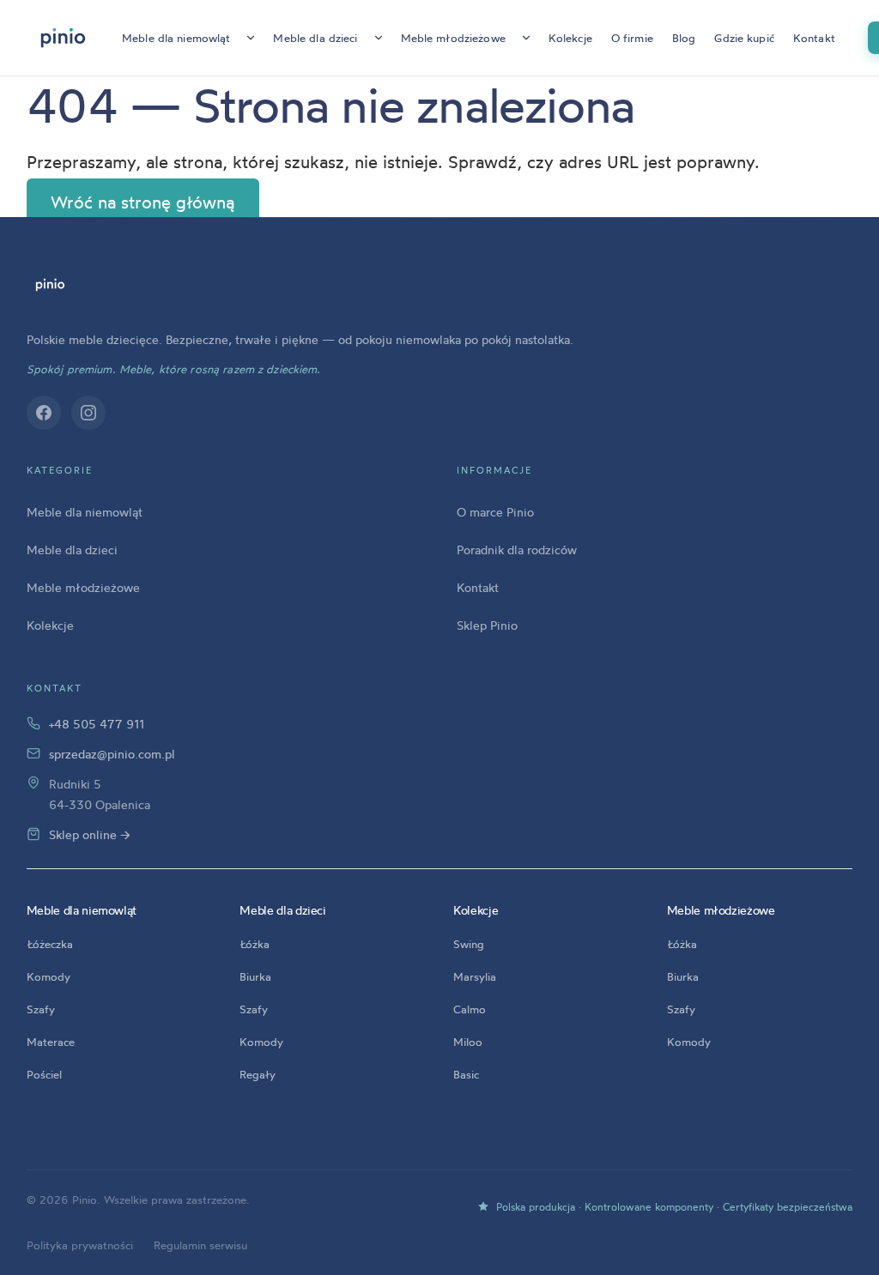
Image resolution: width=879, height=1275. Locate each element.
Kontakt (814, 38)
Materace (51, 1041)
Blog (684, 38)
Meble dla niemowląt (176, 38)
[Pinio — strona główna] (50, 284)
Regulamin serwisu (200, 1245)
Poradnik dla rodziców (517, 549)
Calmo (469, 1009)
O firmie (632, 38)
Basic (466, 1074)
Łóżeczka (50, 944)
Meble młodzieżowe (453, 38)
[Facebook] (44, 413)
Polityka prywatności (80, 1245)
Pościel (44, 1074)
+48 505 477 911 (96, 723)
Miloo (467, 1041)
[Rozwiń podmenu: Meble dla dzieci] (379, 38)
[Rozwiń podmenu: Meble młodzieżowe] (526, 38)
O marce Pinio (495, 512)
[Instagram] (88, 413)
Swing (468, 944)
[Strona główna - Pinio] (63, 38)
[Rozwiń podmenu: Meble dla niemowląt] (251, 38)
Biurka (255, 976)
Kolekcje (570, 38)
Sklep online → (89, 834)
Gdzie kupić (743, 38)
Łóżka (254, 944)
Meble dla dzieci (315, 38)
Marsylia (474, 976)
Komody (48, 976)
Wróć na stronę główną (142, 203)
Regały (257, 1074)
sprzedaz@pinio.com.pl (112, 753)
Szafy (41, 1009)
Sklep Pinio (487, 625)
